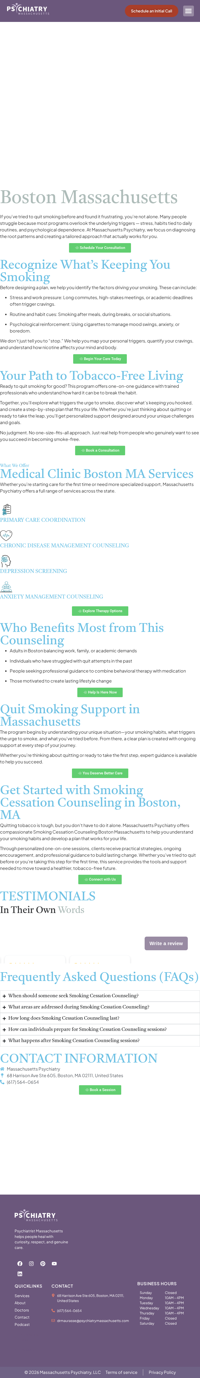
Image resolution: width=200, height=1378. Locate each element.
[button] (188, 11)
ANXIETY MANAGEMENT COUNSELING (51, 597)
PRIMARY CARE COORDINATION (42, 520)
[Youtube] (54, 1264)
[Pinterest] (43, 1264)
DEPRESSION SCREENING (33, 571)
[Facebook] (20, 1264)
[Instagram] (31, 1264)
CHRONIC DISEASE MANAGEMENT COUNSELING (64, 546)
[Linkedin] (20, 1274)
